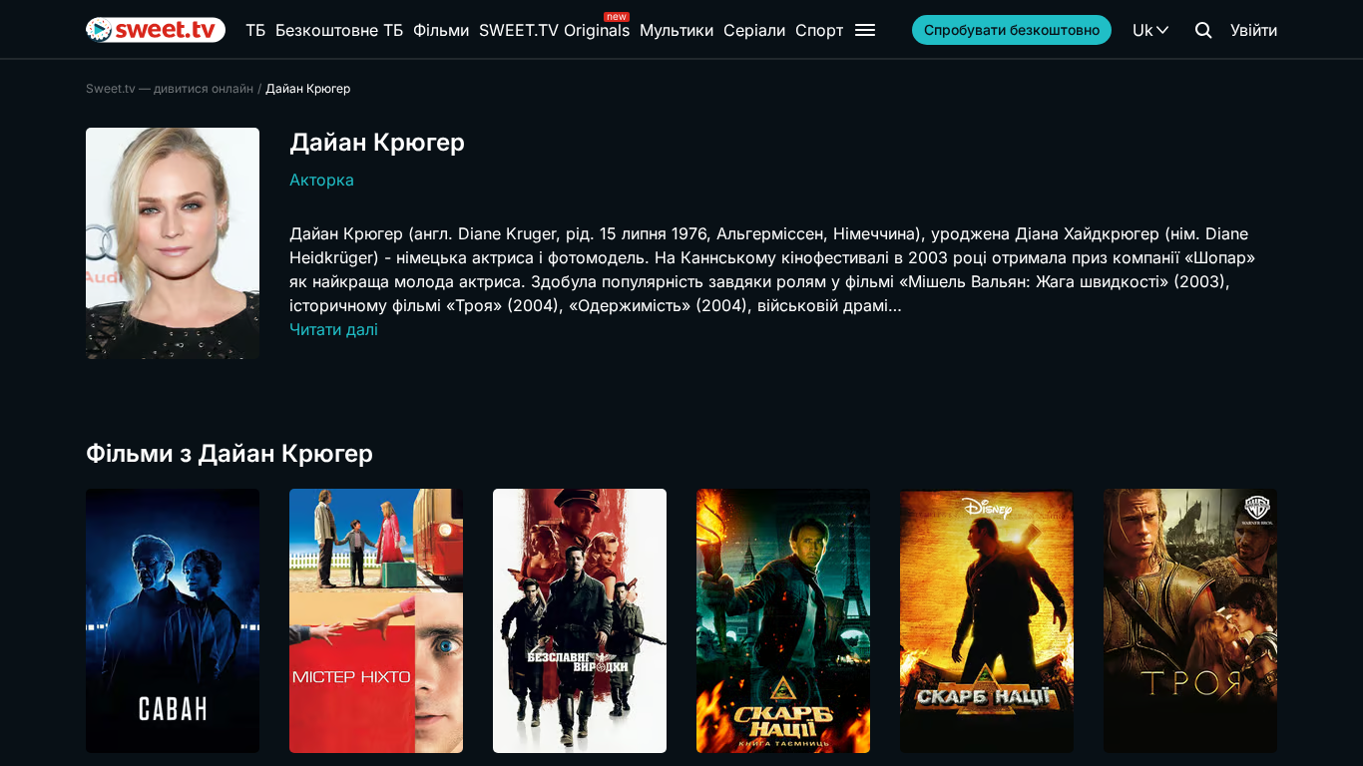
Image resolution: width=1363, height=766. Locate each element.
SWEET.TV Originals (554, 30)
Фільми (441, 30)
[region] (681, 621)
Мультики (676, 30)
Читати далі (333, 329)
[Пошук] (1203, 30)
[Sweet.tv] (156, 30)
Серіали (754, 30)
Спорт (819, 30)
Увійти (1253, 30)
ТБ (255, 30)
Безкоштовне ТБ (339, 30)
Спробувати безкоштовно (1012, 29)
